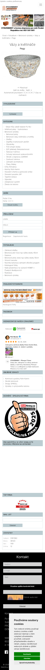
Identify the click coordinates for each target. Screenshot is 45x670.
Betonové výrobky (26, 35)
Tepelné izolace (11, 177)
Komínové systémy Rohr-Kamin (17, 379)
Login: (5, 219)
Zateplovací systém (12, 182)
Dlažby (9, 139)
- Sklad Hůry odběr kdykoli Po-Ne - (18, 127)
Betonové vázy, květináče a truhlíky (20, 137)
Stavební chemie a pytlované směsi (18, 172)
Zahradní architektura (14, 162)
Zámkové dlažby (11, 250)
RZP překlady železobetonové (17, 149)
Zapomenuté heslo (20, 236)
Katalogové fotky (11, 265)
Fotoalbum (12, 35)
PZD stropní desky (13, 147)
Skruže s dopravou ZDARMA (17, 157)
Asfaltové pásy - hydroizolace (16, 129)
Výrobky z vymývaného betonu (17, 386)
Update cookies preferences (11, 1)
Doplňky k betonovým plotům (17, 142)
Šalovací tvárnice (13, 152)
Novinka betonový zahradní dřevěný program (22, 263)
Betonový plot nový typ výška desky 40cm (21, 253)
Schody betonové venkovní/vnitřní (19, 154)
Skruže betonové (11, 381)
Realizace (8, 273)
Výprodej (8, 179)
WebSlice (4, 667)
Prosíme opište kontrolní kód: (22, 586)
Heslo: (5, 225)
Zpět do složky (19, 90)
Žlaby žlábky (11, 164)
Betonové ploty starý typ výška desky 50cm (22, 258)
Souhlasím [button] (27, 654)
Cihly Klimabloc (11, 167)
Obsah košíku (13, 205)
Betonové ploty (12, 134)
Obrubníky (10, 144)
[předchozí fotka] (4, 66)
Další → (29, 90)
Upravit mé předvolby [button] (27, 663)
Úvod (4, 35)
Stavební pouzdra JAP (13, 174)
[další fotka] (41, 66)
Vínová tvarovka (11, 260)
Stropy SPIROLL (11, 384)
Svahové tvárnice (13, 159)
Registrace (7, 236)
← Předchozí (22, 88)
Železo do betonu (11, 184)
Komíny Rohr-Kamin (12, 169)
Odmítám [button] (27, 658)
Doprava (8, 255)
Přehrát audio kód (30, 597)
